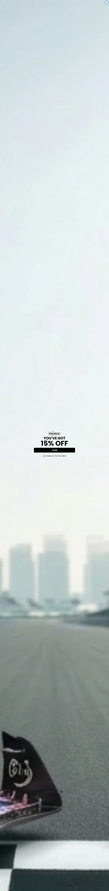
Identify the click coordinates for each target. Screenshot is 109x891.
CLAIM (54, 450)
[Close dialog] (106, 3)
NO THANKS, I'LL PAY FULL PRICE (54, 456)
